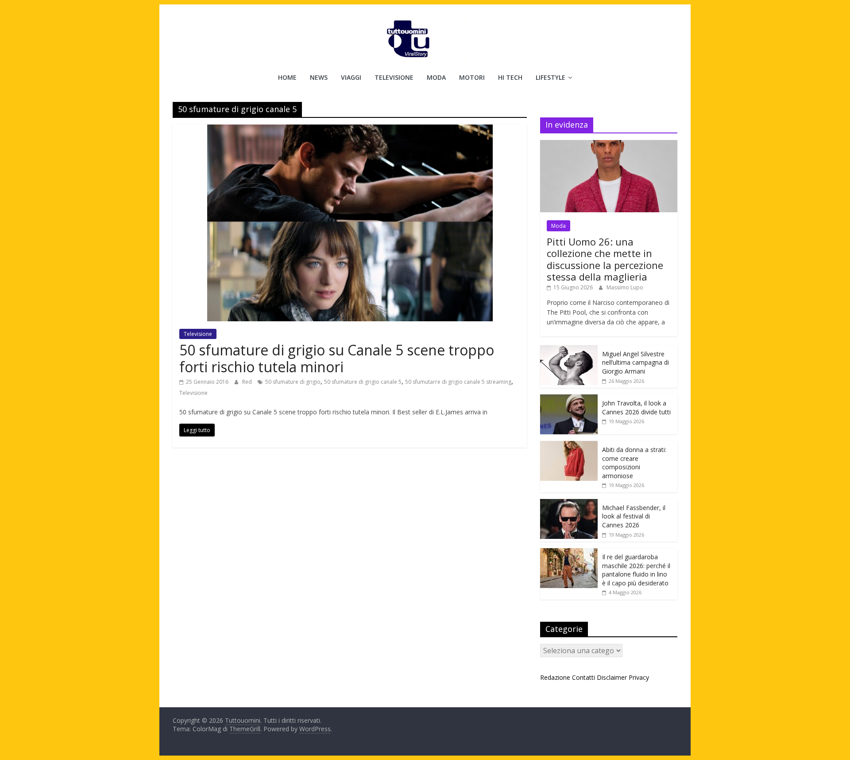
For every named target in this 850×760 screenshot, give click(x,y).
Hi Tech (510, 77)
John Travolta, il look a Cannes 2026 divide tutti (636, 407)
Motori (472, 77)
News (319, 77)
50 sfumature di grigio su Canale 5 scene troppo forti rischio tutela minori (336, 358)
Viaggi (351, 77)
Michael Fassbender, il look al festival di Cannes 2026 (633, 516)
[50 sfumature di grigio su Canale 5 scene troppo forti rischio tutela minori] (350, 130)
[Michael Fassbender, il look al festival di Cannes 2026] (569, 503)
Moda (436, 77)
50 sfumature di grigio (293, 382)
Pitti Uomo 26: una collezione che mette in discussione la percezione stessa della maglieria (605, 259)
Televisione (394, 77)
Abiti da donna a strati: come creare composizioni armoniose (634, 462)
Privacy (639, 677)
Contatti (583, 677)
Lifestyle (550, 77)
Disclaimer (612, 677)
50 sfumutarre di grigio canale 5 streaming (458, 382)
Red (247, 382)
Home (287, 77)
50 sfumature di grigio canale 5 (363, 382)
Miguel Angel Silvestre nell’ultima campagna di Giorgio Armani (635, 362)
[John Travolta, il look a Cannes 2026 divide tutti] (569, 399)
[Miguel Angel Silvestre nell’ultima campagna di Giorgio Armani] (569, 350)
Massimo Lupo (625, 287)
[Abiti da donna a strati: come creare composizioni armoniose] (569, 445)
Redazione (555, 677)
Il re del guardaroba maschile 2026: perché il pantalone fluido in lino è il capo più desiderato (636, 570)
